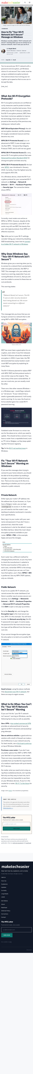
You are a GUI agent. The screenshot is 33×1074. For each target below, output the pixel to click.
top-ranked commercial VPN (21, 723)
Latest (3, 897)
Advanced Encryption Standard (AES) (14, 158)
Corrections (4, 914)
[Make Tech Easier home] (11, 2)
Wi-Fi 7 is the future (22, 783)
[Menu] (29, 2)
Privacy (29, 950)
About (3, 904)
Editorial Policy (5, 911)
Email (14, 59)
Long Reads (4, 894)
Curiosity (3, 890)
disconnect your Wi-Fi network (15, 692)
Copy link (8, 59)
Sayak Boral (12, 48)
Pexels (10, 790)
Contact (3, 917)
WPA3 (7, 167)
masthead (28, 843)
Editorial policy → (8, 808)
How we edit (10, 54)
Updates (3, 887)
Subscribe (16, 828)
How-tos (3, 881)
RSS (11, 942)
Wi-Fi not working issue (17, 448)
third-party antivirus (24, 743)
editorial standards (18, 843)
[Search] (25, 2)
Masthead (4, 907)
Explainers (4, 884)
